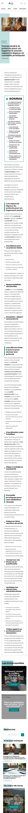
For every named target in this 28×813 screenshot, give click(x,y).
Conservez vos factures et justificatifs (14, 146)
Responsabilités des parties (14, 112)
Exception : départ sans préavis (13, 117)
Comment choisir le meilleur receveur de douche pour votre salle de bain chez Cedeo (14, 676)
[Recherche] (21, 3)
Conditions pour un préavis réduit (15, 108)
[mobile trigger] (3, 3)
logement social (9, 79)
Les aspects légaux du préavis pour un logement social (14, 103)
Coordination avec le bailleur (14, 127)
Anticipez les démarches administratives (14, 152)
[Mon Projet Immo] (11, 3)
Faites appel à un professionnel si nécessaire (15, 157)
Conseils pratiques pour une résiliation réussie (14, 136)
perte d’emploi (10, 171)
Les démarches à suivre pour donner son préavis (14, 123)
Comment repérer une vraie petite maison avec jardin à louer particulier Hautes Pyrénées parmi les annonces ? (14, 800)
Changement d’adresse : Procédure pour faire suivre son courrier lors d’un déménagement (14, 757)
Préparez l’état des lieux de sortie (15, 141)
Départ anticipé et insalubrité (14, 131)
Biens (4, 41)
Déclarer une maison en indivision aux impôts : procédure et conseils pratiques (14, 777)
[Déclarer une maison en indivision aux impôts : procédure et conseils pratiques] (14, 768)
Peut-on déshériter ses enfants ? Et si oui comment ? (14, 704)
